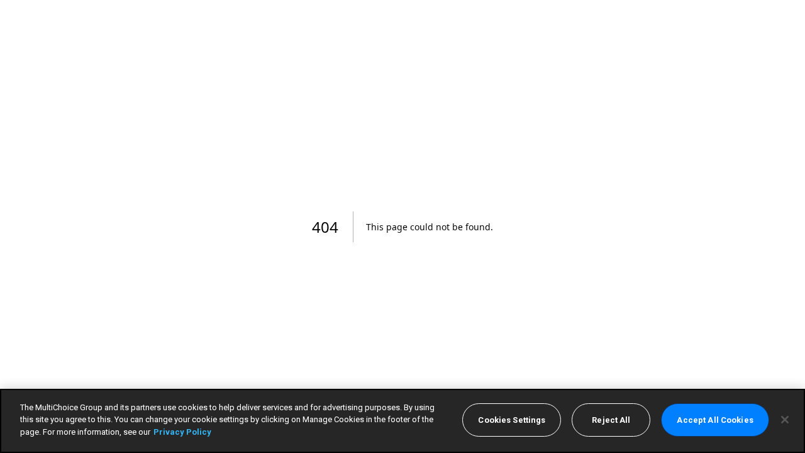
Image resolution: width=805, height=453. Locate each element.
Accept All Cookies (715, 420)
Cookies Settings (511, 420)
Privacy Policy (182, 432)
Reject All (611, 420)
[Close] (785, 419)
